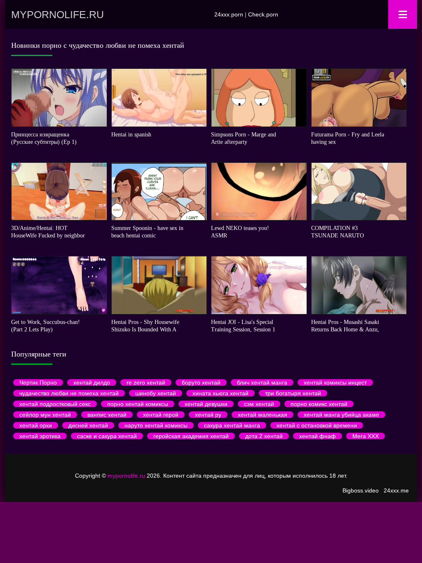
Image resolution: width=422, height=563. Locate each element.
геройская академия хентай (191, 436)
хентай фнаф (317, 436)
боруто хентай (201, 382)
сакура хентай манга (232, 425)
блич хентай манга (262, 382)
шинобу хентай (155, 393)
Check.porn (263, 14)
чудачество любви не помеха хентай (69, 393)
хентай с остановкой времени (317, 425)
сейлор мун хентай (45, 414)
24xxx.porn (228, 14)
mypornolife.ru (57, 14)
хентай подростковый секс (55, 404)
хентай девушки (206, 404)
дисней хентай (88, 425)
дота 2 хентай (264, 436)
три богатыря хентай (293, 393)
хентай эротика (40, 436)
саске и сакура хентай (107, 436)
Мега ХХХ (365, 436)
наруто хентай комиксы (156, 425)
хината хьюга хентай (220, 393)
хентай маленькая (262, 414)
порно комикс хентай (319, 404)
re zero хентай (146, 382)
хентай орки (35, 425)
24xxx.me (396, 490)
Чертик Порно (38, 382)
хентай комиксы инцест (335, 382)
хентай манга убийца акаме (341, 414)
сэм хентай (259, 404)
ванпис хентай (107, 414)
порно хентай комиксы (137, 404)
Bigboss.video (360, 490)
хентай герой (160, 414)
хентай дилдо (91, 382)
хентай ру (208, 414)
